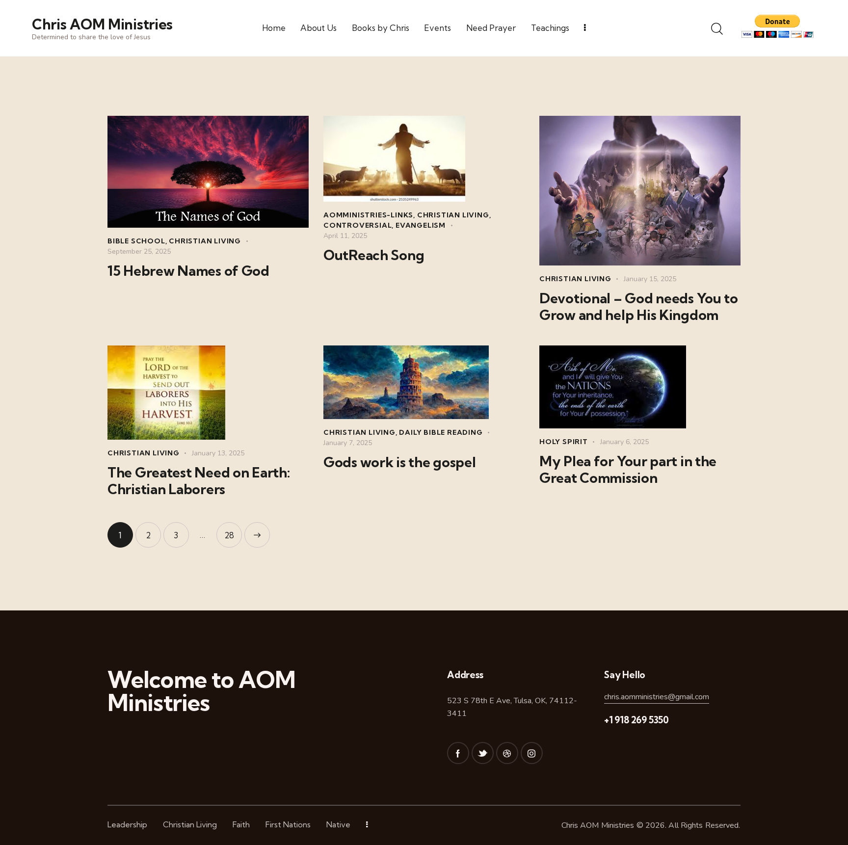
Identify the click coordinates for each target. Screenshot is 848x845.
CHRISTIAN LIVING (205, 241)
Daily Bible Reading (440, 432)
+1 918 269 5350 (636, 720)
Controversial (357, 225)
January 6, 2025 (624, 442)
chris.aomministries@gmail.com (656, 696)
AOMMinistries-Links (368, 215)
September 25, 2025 (139, 251)
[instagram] (532, 753)
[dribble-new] (507, 753)
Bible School (136, 241)
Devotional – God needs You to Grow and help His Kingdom (638, 306)
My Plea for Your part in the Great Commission (627, 469)
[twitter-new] (483, 753)
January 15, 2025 (650, 279)
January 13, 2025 (218, 453)
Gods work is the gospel (399, 462)
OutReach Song (373, 255)
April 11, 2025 (345, 235)
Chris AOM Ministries (598, 825)
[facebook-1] (458, 753)
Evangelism (421, 225)
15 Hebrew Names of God (188, 271)
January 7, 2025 (347, 443)
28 (233, 531)
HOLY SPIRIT (563, 441)
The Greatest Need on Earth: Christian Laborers (198, 481)
